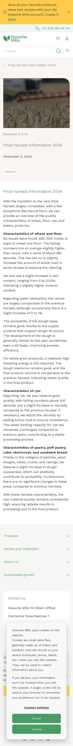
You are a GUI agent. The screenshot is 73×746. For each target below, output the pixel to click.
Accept (36, 718)
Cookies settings (36, 707)
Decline (37, 729)
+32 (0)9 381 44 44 (55, 28)
